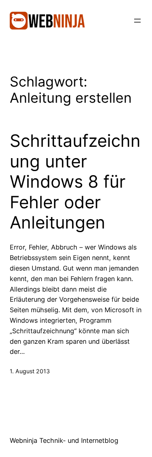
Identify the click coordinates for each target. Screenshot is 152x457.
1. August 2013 (30, 371)
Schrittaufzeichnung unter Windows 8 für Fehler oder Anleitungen (75, 182)
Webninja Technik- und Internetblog (64, 440)
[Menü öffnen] (137, 20)
